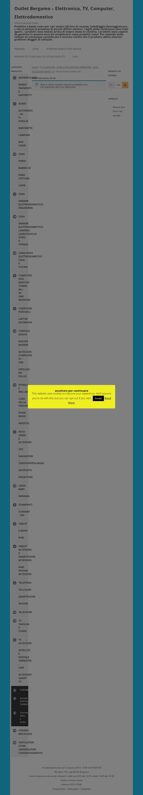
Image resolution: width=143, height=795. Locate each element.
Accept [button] (98, 398)
